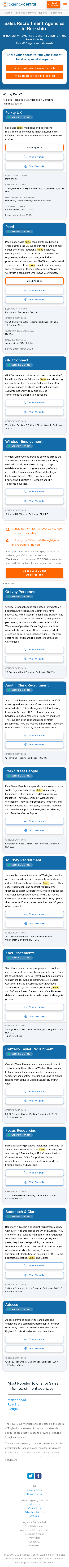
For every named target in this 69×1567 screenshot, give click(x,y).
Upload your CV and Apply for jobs (34, 573)
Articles (34, 1516)
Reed (9, 227)
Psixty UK (13, 113)
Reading (14, 1404)
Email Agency (34, 147)
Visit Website (37, 166)
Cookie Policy (34, 1494)
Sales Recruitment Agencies (31, 12)
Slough (13, 1409)
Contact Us (34, 1508)
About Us (34, 1504)
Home (8, 12)
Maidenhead (17, 1400)
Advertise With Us (35, 1512)
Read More (11, 1460)
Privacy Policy (34, 1490)
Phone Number (37, 157)
